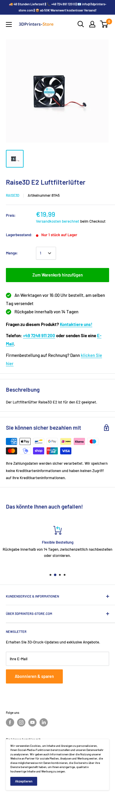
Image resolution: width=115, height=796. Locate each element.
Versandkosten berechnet (57, 221)
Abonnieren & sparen (34, 676)
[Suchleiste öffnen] (81, 24)
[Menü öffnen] (9, 24)
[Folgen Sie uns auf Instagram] (21, 722)
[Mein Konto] (92, 24)
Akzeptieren (23, 781)
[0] (104, 24)
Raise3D (12, 195)
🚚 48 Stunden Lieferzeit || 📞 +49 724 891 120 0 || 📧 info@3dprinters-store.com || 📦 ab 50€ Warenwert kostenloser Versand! (57, 7)
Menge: (12, 253)
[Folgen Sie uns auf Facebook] (10, 722)
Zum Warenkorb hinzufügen (57, 274)
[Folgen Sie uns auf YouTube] (32, 722)
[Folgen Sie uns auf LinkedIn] (44, 722)
